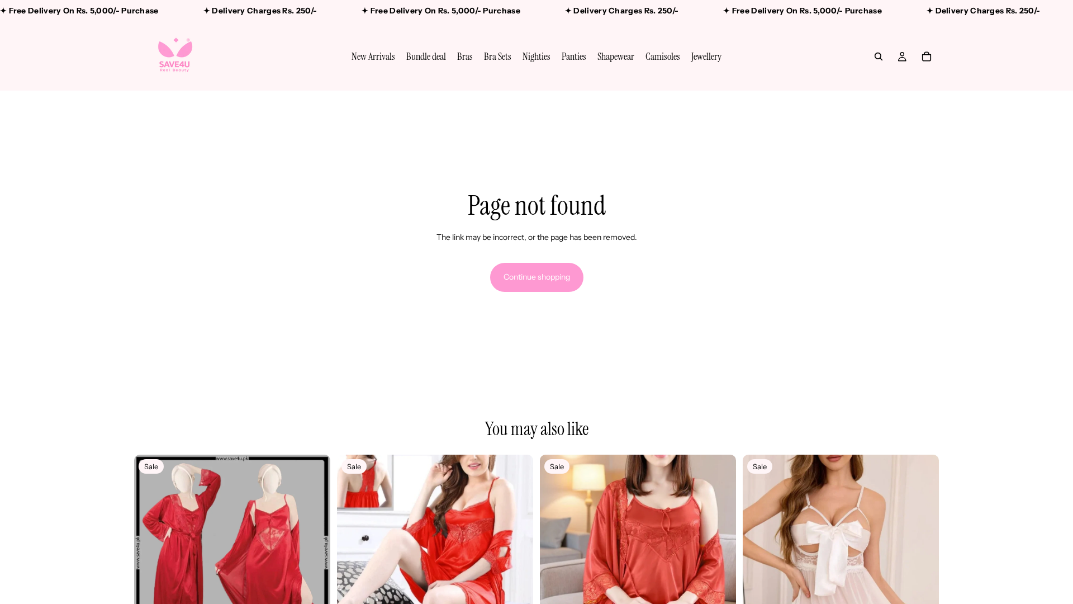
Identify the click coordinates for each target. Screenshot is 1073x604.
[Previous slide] (151, 553)
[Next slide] (313, 553)
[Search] (878, 56)
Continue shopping (537, 277)
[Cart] (926, 56)
